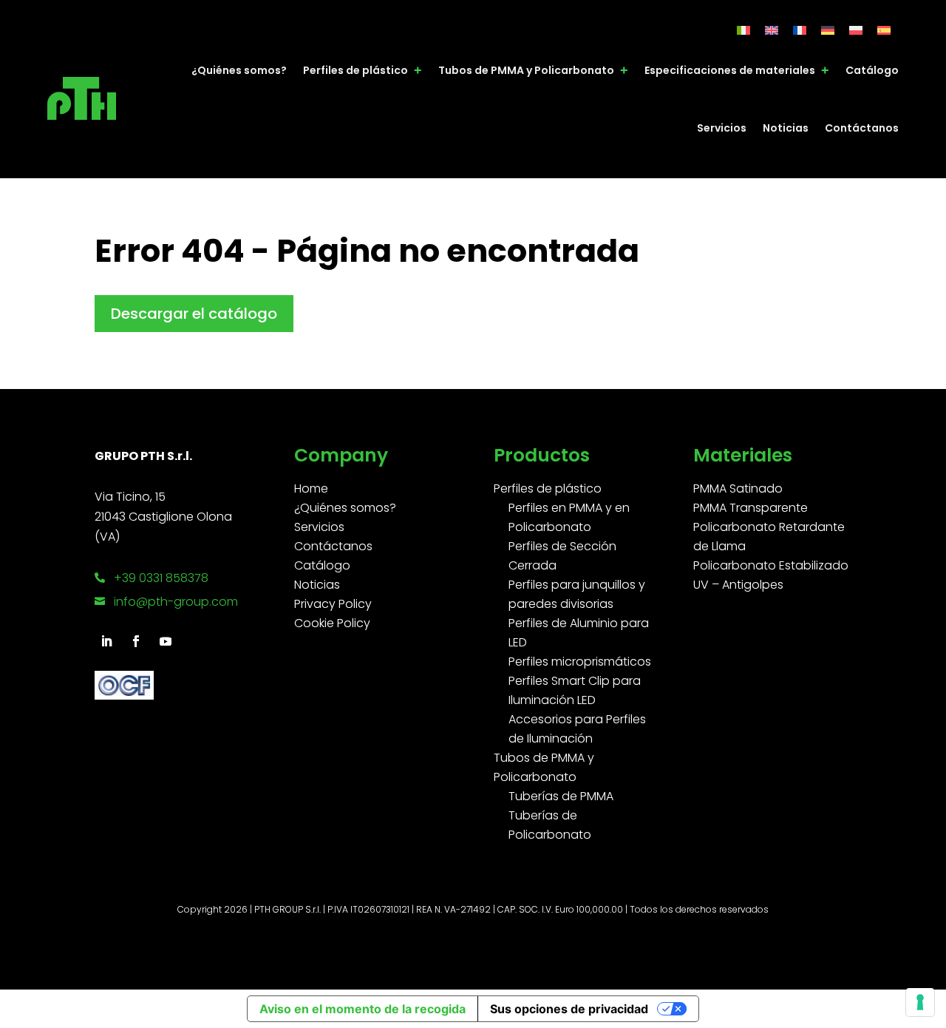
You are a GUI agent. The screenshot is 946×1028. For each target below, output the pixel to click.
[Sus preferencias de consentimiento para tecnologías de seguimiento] (920, 1002)
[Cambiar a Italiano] (743, 30)
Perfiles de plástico (355, 70)
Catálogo (872, 70)
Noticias (786, 128)
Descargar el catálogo (194, 313)
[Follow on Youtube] (165, 641)
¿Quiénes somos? (239, 70)
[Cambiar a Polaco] (856, 30)
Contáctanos (862, 128)
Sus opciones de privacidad (569, 1008)
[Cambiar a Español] (884, 30)
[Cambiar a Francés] (800, 30)
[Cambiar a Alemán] (828, 30)
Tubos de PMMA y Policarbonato (526, 70)
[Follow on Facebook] (136, 641)
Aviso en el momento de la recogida (362, 1008)
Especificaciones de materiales (729, 70)
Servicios (721, 128)
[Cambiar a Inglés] (772, 30)
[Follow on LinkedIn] (106, 641)
